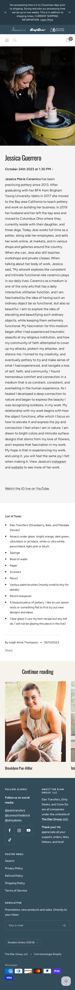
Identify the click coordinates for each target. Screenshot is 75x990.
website (17, 467)
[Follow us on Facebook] (9, 830)
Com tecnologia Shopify (47, 954)
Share (9, 650)
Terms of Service (16, 890)
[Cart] (68, 40)
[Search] (15, 40)
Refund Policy (14, 875)
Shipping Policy (15, 883)
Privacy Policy (14, 868)
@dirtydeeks (13, 820)
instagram (59, 461)
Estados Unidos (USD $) (21, 942)
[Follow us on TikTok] (9, 839)
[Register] (64, 925)
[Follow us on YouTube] (28, 830)
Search (9, 861)
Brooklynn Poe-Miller (18, 768)
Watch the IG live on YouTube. (27, 488)
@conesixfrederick (17, 815)
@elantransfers (15, 810)
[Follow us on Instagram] (19, 830)
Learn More (46, 19)
